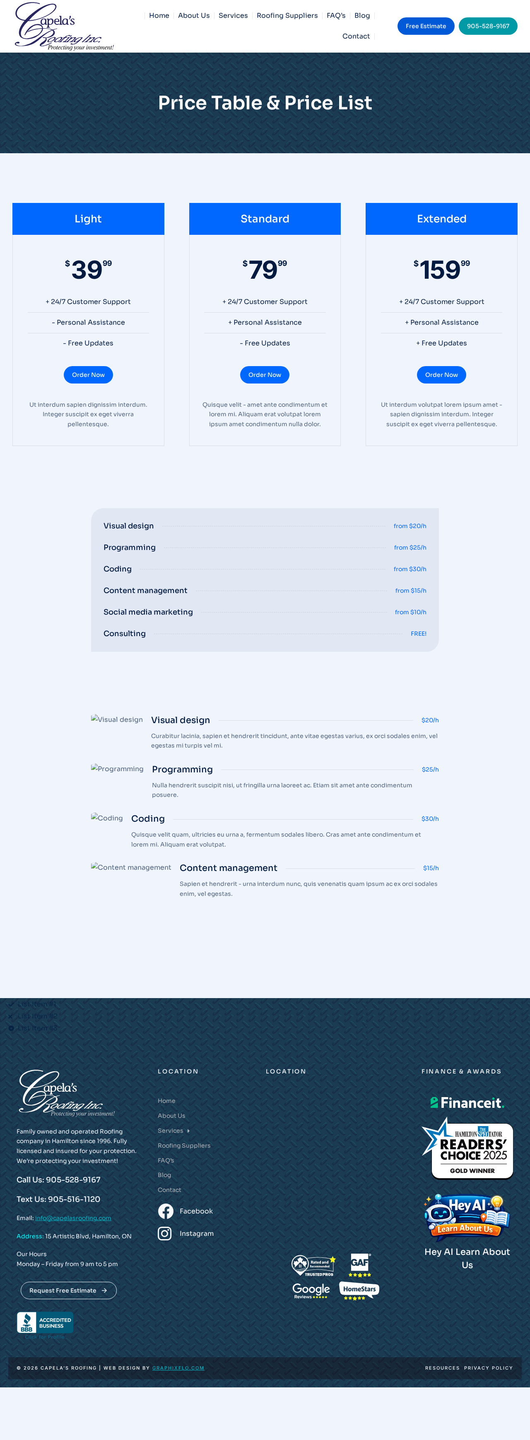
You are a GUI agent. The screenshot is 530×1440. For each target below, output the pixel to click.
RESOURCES (442, 1368)
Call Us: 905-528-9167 (59, 1179)
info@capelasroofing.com (73, 1218)
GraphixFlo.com (178, 1368)
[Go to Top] (513, 1423)
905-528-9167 (488, 26)
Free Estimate (426, 26)
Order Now (88, 375)
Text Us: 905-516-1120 (59, 1199)
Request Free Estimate (62, 1290)
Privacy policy (488, 1368)
